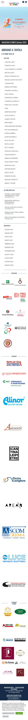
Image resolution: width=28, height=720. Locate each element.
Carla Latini (9, 172)
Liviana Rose (9, 83)
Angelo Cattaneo (11, 87)
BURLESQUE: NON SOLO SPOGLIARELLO (12, 201)
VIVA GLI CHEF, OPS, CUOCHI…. (14, 207)
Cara (6, 108)
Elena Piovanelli (11, 137)
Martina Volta (10, 165)
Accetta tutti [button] (19, 713)
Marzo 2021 (9, 240)
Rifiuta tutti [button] (5, 716)
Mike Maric (9, 122)
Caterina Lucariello (12, 101)
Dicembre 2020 (10, 251)
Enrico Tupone (10, 183)
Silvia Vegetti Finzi (11, 162)
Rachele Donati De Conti (13, 80)
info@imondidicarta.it (14, 700)
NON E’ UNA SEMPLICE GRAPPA (15, 217)
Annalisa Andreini (11, 158)
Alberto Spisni (10, 119)
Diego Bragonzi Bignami (13, 126)
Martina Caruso (10, 112)
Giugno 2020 (9, 261)
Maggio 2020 (9, 265)
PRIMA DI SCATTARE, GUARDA (14, 212)
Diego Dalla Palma (11, 105)
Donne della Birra (11, 97)
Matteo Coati (9, 73)
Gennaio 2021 (9, 247)
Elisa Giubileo (10, 115)
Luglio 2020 (9, 258)
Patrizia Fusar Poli (11, 151)
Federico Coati (10, 65)
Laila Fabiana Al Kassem (13, 69)
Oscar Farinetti (10, 154)
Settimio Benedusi (11, 130)
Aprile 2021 (9, 236)
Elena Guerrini (10, 133)
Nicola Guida (9, 144)
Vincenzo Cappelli (11, 90)
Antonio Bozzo (10, 169)
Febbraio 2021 (9, 244)
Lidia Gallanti (10, 62)
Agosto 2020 (9, 254)
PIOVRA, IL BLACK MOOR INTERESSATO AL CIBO (12, 194)
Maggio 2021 (9, 233)
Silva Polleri (9, 140)
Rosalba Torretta (11, 179)
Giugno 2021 (9, 229)
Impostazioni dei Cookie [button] (8, 713)
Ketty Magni (9, 147)
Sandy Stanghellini (12, 76)
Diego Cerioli (9, 94)
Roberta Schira (10, 176)
